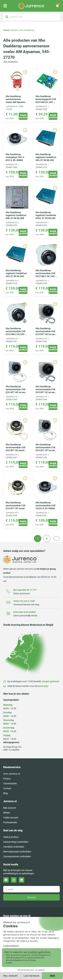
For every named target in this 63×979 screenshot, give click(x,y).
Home (6, 30)
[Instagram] (13, 880)
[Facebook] (6, 880)
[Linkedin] (21, 880)
